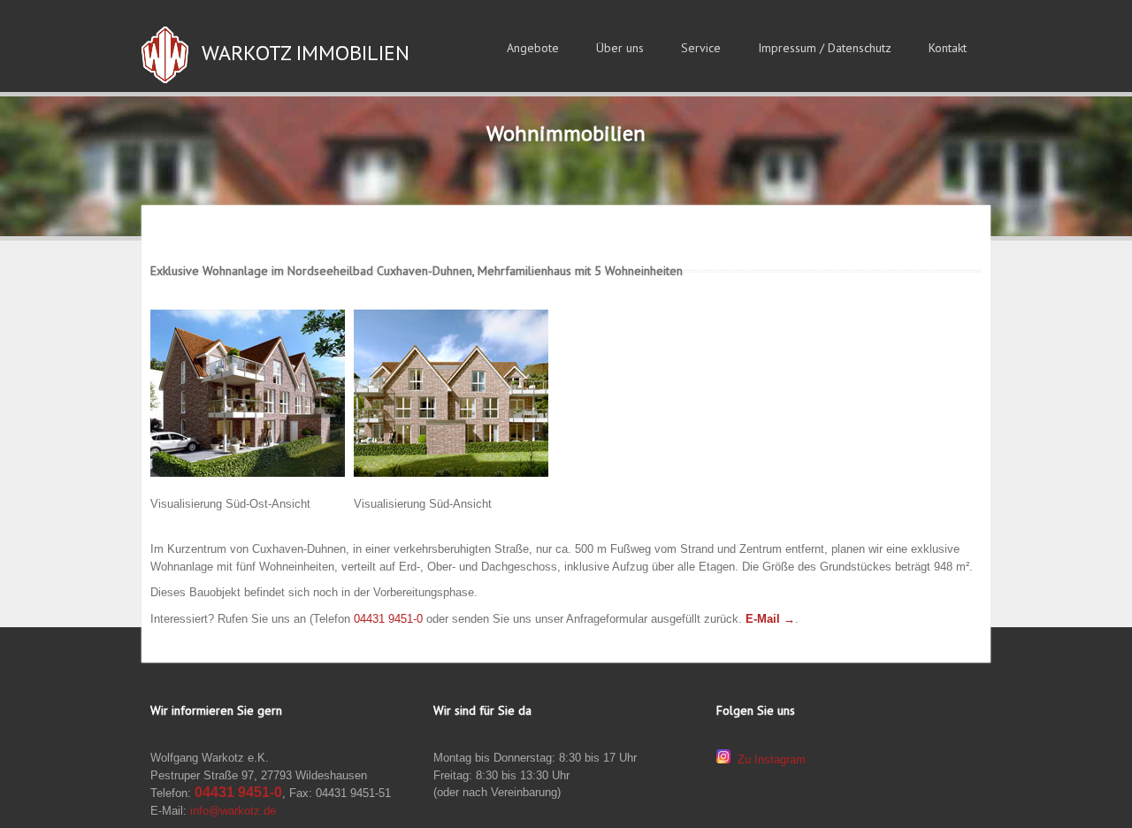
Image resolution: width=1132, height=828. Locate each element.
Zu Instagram (768, 759)
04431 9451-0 (388, 618)
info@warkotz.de (231, 810)
